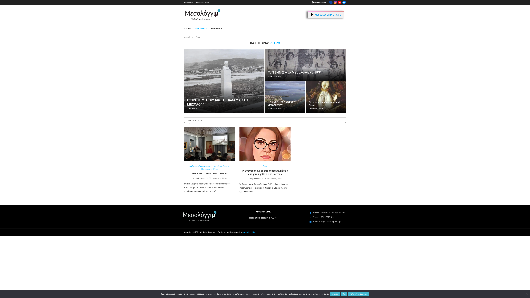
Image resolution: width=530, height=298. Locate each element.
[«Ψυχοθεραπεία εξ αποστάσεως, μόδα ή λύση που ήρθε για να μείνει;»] (265, 144)
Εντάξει (335, 294)
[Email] (344, 2)
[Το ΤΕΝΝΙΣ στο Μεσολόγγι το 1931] (305, 65)
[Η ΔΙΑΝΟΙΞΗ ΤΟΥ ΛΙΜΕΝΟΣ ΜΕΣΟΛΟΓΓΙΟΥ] (285, 97)
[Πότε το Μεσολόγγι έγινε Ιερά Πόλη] (326, 97)
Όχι (343, 294)
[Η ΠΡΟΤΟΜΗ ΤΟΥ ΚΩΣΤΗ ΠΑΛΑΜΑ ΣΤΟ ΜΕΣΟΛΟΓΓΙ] (224, 81)
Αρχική (187, 29)
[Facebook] (330, 2)
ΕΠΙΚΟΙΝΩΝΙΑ (216, 29)
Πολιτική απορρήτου (359, 294)
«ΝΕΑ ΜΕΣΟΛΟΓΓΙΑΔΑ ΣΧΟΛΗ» (210, 173)
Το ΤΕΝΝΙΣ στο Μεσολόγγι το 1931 (295, 72)
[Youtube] (339, 2)
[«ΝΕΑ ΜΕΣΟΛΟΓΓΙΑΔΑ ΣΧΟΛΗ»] (209, 144)
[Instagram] (335, 2)
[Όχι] (526, 293)
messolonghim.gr (250, 232)
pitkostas (201, 178)
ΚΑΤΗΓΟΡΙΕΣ (200, 29)
